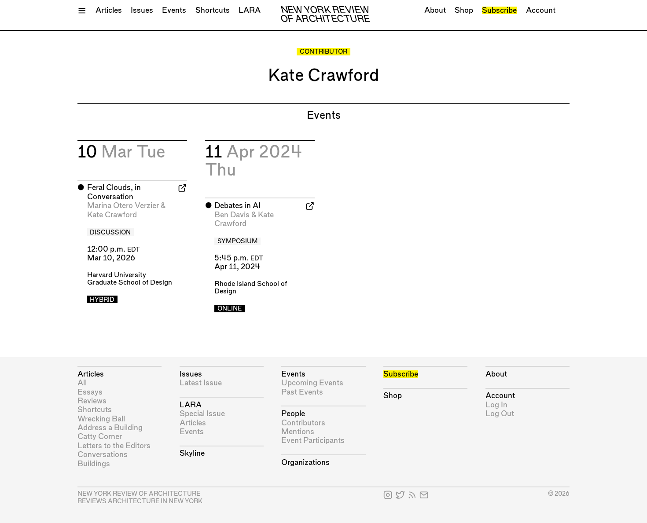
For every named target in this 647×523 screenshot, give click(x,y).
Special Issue (202, 413)
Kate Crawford (112, 215)
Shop (464, 10)
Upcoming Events (312, 383)
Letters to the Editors (114, 446)
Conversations (102, 454)
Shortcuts (212, 10)
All (82, 383)
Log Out (499, 413)
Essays (90, 392)
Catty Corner (99, 436)
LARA (250, 10)
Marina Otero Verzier (123, 205)
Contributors (303, 423)
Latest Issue (201, 383)
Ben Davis (232, 215)
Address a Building (110, 428)
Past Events (302, 392)
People (293, 413)
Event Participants (313, 440)
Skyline (192, 453)
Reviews (92, 401)
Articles (109, 10)
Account (540, 10)
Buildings (93, 464)
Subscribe (499, 10)
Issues (142, 10)
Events (174, 10)
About (435, 10)
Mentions (297, 431)
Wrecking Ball (101, 419)
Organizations (305, 462)
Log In (496, 405)
